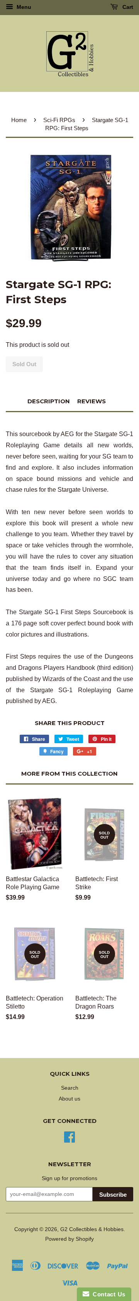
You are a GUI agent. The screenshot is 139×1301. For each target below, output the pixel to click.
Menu (23, 7)
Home (19, 120)
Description (48, 401)
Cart (127, 7)
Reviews (91, 401)
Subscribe (113, 1194)
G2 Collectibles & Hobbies (92, 1229)
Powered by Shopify (69, 1239)
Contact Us (107, 1294)
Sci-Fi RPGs (59, 120)
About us (69, 1099)
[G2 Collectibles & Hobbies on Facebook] (69, 1136)
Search (69, 1088)
